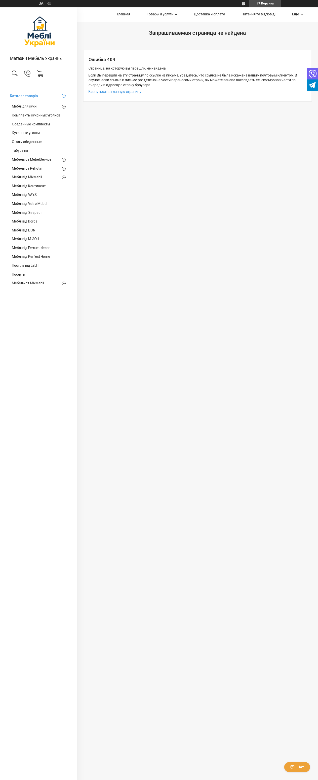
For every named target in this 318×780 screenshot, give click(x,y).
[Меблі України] (38, 31)
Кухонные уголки (26, 133)
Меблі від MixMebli (27, 177)
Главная (123, 14)
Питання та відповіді (259, 14)
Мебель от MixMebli (28, 283)
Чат (301, 767)
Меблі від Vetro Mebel (29, 204)
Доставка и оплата (209, 14)
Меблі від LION (23, 230)
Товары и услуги (160, 14)
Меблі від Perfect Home (31, 257)
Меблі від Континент (29, 186)
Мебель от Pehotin (27, 168)
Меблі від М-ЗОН (25, 239)
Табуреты (20, 150)
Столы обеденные (27, 142)
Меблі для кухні (24, 106)
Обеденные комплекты (31, 124)
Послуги (18, 274)
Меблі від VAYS (24, 195)
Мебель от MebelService (31, 159)
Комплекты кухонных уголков (36, 115)
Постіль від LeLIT (25, 265)
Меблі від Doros (24, 221)
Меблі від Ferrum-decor (31, 248)
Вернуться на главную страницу (114, 92)
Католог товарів (24, 96)
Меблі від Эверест (27, 213)
